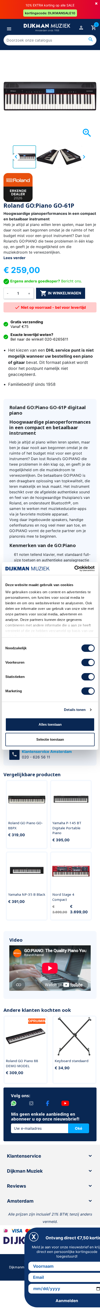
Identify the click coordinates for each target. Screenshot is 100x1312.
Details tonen (75, 710)
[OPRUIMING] (25, 1035)
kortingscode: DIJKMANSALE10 (50, 13)
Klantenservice (24, 1156)
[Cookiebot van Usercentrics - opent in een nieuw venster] (74, 569)
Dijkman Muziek (25, 1171)
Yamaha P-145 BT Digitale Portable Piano (66, 828)
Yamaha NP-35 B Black (26, 894)
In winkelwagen (60, 293)
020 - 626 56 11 (36, 757)
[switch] (88, 662)
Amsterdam (20, 1201)
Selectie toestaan (50, 739)
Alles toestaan (50, 724)
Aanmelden (67, 1300)
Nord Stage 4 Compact (63, 897)
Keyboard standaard (71, 1060)
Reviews (16, 1186)
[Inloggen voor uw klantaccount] (81, 27)
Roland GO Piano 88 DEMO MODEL (22, 1063)
